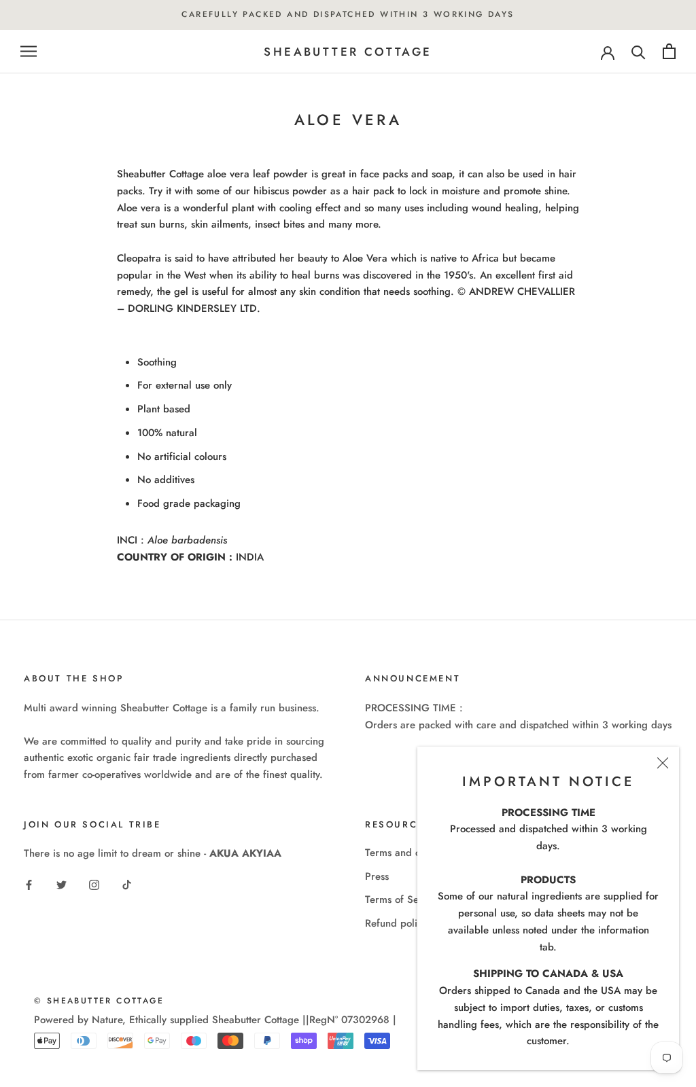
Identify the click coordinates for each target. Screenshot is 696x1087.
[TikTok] (127, 884)
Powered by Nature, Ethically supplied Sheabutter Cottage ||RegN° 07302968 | (215, 1019)
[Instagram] (94, 884)
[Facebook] (29, 884)
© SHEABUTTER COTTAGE (99, 1001)
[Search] (638, 51)
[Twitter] (61, 884)
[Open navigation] (28, 51)
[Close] (663, 763)
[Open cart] (669, 51)
